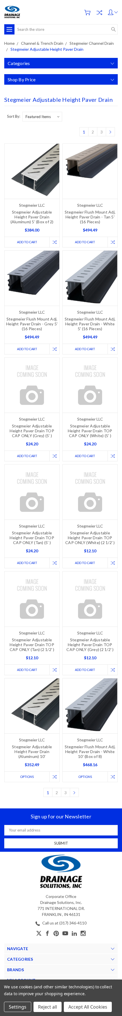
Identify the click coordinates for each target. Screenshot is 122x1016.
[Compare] (99, 12)
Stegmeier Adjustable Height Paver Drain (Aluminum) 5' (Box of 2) (32, 217)
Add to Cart (27, 242)
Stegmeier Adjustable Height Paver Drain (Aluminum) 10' (32, 751)
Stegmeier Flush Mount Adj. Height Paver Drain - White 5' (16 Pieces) (90, 324)
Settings (17, 1007)
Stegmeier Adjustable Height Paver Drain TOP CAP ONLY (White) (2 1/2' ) (90, 537)
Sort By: (13, 116)
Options (27, 776)
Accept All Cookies (87, 1007)
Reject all (47, 1007)
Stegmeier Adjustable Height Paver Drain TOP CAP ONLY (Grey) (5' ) (32, 430)
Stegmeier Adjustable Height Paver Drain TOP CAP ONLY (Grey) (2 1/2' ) (89, 644)
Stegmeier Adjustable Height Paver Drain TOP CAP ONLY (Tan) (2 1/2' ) (32, 644)
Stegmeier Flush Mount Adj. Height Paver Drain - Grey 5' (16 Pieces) (32, 324)
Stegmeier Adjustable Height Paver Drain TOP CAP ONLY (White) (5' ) (90, 430)
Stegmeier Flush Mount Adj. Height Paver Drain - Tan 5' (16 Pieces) (90, 217)
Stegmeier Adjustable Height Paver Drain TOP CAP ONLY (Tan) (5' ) (32, 537)
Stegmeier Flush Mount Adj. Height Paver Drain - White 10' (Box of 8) (90, 751)
